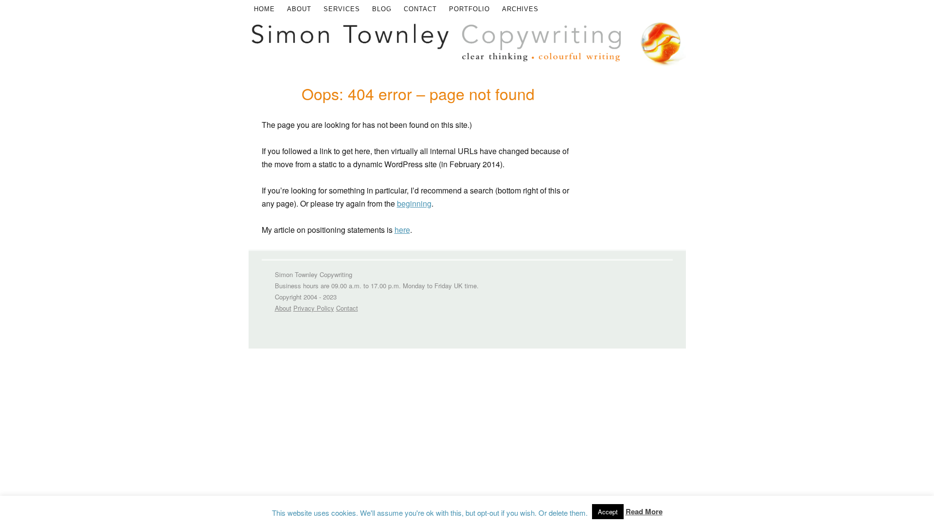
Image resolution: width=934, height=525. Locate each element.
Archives (520, 9)
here (402, 229)
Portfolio (469, 9)
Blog (382, 9)
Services (341, 9)
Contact (420, 9)
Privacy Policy (313, 308)
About (299, 9)
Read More (644, 511)
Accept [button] (608, 511)
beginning (414, 203)
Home (264, 9)
